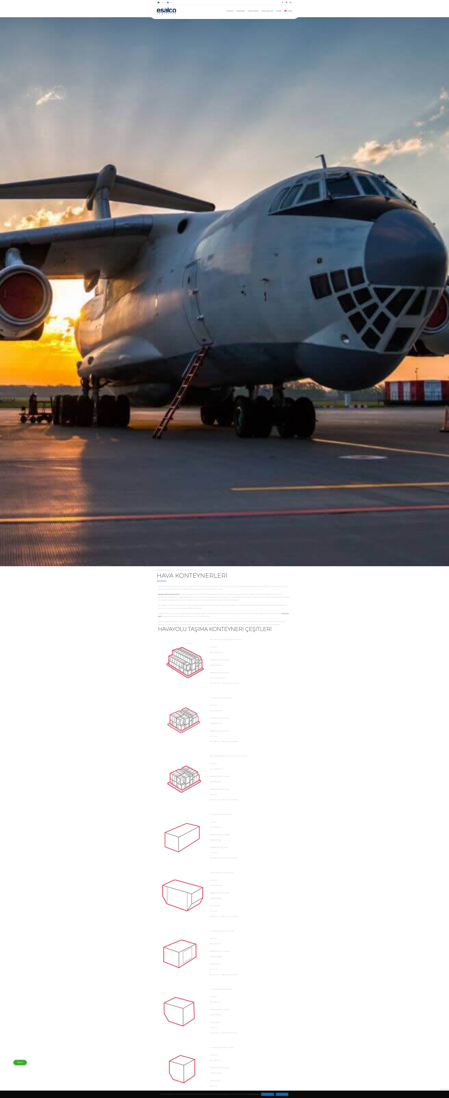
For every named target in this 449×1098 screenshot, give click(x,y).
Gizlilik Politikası (282, 1094)
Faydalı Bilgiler (170, 570)
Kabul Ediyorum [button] (267, 1094)
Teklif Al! (20, 1062)
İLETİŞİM (279, 11)
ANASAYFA (230, 11)
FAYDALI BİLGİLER (267, 11)
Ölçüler (178, 570)
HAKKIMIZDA (240, 11)
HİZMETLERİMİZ (253, 11)
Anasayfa (160, 570)
